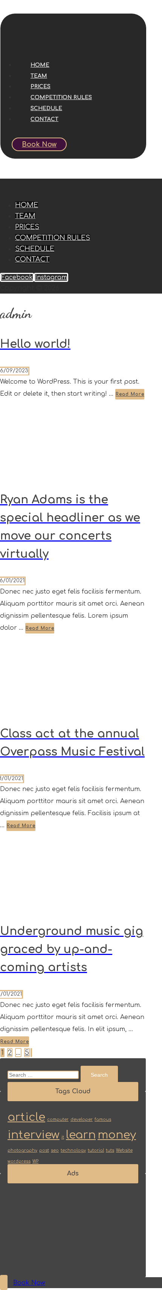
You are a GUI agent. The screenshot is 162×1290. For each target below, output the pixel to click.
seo (55, 1150)
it (62, 1137)
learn (81, 1135)
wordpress (19, 1161)
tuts (110, 1150)
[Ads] (45, 1264)
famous (103, 1119)
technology (73, 1150)
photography (22, 1150)
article (26, 1117)
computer (58, 1119)
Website (124, 1150)
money (117, 1135)
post (44, 1150)
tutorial (96, 1150)
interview (34, 1135)
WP (35, 1161)
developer (81, 1119)
